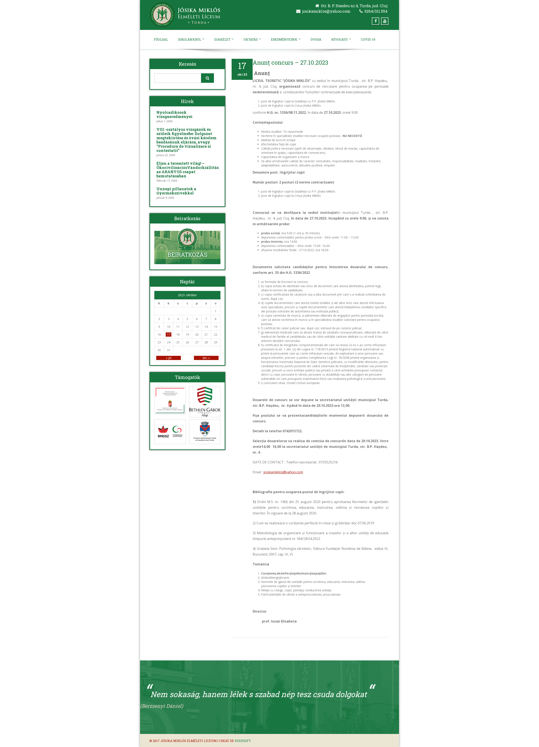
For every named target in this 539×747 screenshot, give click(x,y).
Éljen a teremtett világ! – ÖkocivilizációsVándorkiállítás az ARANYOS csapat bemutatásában (187, 169)
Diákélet (222, 39)
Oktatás (251, 39)
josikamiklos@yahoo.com (326, 11)
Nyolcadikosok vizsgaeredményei (174, 114)
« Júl (168, 358)
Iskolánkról (189, 39)
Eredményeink (284, 39)
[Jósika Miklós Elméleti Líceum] (207, 14)
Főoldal (161, 39)
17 (168, 334)
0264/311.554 (375, 11)
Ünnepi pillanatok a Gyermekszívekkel (176, 190)
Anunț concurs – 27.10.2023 (290, 62)
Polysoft (243, 741)
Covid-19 (368, 39)
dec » (206, 358)
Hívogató (339, 39)
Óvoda (316, 39)
